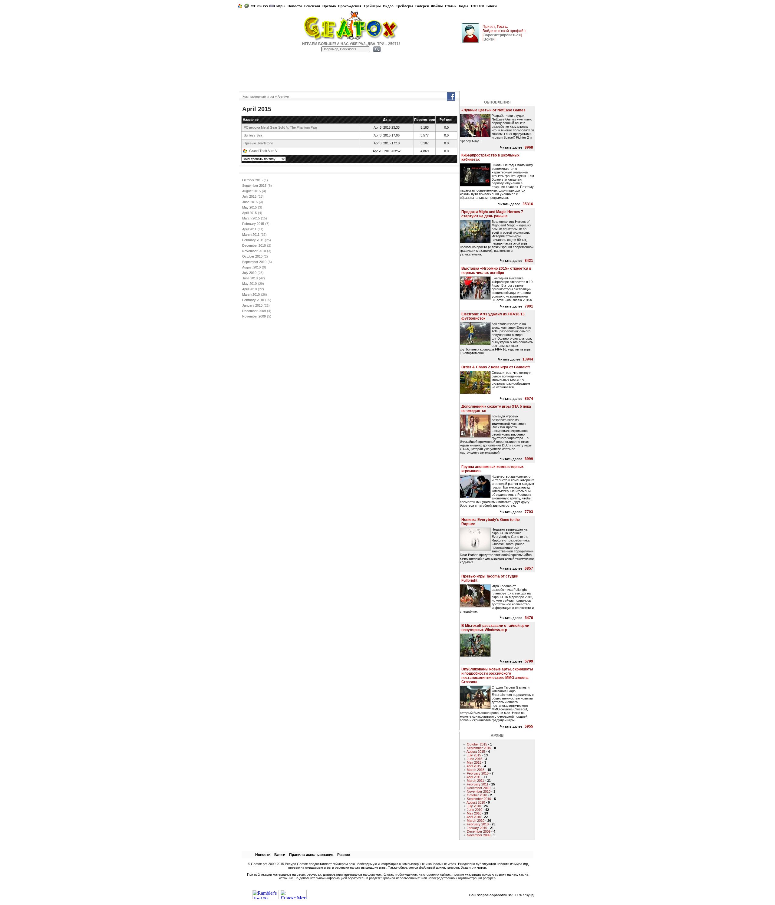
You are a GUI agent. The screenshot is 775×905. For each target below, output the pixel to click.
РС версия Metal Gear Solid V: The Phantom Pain (280, 127)
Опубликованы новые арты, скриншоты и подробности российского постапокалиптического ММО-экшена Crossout (497, 675)
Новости (295, 6)
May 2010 (249, 283)
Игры (280, 6)
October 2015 (252, 180)
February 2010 (253, 300)
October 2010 (252, 256)
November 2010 (254, 251)
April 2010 (249, 289)
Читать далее (511, 147)
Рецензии (312, 6)
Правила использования (311, 855)
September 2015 (254, 185)
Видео (388, 6)
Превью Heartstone (258, 143)
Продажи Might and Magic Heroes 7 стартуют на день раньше (492, 214)
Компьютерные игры (258, 96)
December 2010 (254, 245)
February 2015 (253, 223)
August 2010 (251, 267)
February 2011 (253, 240)
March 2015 (251, 218)
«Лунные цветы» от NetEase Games (493, 110)
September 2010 (254, 262)
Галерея (422, 6)
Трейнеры (372, 6)
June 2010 (250, 278)
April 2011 (249, 229)
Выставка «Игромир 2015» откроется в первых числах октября (496, 270)
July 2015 (249, 196)
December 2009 (254, 311)
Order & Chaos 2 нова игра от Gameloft (495, 367)
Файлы (437, 6)
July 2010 (249, 273)
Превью (329, 6)
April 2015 (249, 213)
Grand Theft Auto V (263, 151)
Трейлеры (404, 6)
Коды (463, 6)
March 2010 (251, 294)
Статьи (451, 6)
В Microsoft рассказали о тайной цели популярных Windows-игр (495, 628)
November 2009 (254, 316)
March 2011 (250, 234)
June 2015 (250, 202)
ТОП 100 (477, 6)
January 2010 (252, 305)
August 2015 (251, 191)
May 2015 (249, 207)
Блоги (491, 6)
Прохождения (349, 6)
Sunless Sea (253, 135)
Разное (343, 855)
